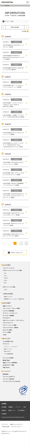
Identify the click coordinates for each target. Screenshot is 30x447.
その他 (4, 334)
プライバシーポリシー (16, 426)
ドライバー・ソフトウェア (10, 346)
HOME (2, 5)
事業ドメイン (11, 410)
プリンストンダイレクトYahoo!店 (11, 381)
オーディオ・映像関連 (8, 315)
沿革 (24, 407)
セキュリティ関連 (7, 330)
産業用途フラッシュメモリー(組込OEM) (14, 299)
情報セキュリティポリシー (16, 424)
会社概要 (4, 407)
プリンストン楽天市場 (8, 379)
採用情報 (4, 414)
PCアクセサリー (7, 318)
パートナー (18, 407)
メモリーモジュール (8, 322)
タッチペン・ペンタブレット (10, 313)
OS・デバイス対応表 (8, 358)
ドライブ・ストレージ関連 (9, 325)
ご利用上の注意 (5, 426)
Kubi (5, 283)
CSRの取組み (21, 410)
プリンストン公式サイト (9, 376)
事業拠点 (10, 407)
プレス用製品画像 (8, 354)
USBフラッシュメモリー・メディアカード (13, 320)
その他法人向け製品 (8, 293)
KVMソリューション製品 (9, 287)
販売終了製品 (6, 360)
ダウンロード (6, 344)
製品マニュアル (8, 349)
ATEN (5, 289)
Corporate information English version (13, 417)
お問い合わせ (6, 367)
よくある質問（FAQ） (8, 341)
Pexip (5, 280)
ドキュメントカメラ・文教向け (10, 327)
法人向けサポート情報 (8, 365)
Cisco (5, 275)
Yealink (6, 278)
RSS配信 (24, 31)
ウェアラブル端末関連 (8, 311)
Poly (5, 273)
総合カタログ (7, 351)
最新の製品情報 (15, 27)
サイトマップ (5, 424)
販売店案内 (5, 374)
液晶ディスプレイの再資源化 (10, 362)
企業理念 (4, 410)
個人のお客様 (6, 303)
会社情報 (4, 403)
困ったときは (6, 338)
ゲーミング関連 (7, 332)
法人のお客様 (6, 265)
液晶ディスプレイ (8, 296)
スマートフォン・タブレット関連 (11, 308)
